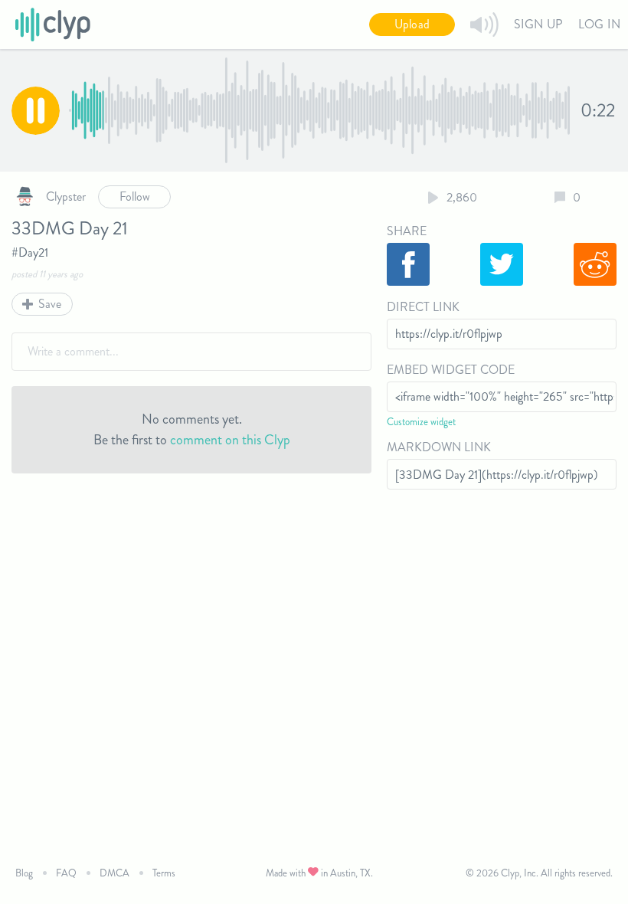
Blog (24, 873)
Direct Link (423, 307)
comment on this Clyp (230, 440)
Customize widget (421, 421)
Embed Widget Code (451, 369)
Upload (412, 24)
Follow (134, 196)
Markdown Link (439, 447)
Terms (163, 873)
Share (407, 231)
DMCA (114, 873)
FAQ (66, 873)
